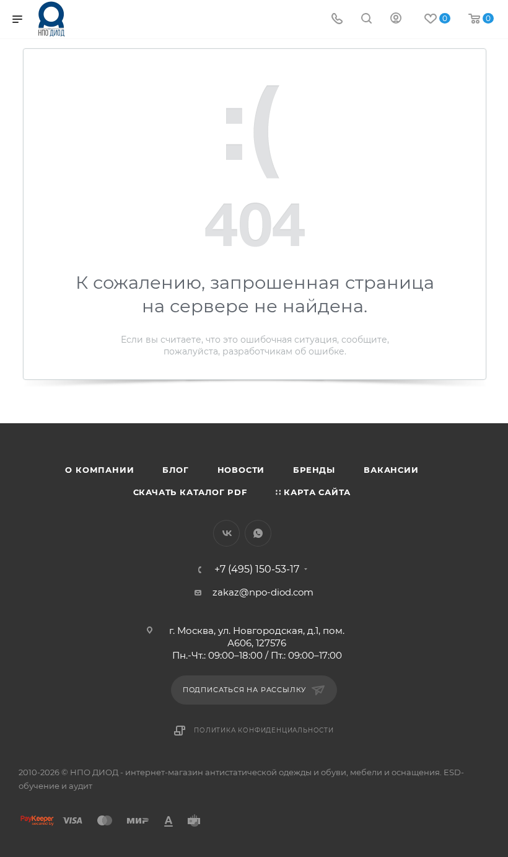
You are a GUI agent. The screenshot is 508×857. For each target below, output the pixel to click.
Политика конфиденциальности (264, 730)
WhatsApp (258, 533)
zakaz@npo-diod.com (262, 592)
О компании (99, 470)
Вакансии (391, 470)
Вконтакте (226, 533)
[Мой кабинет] (395, 19)
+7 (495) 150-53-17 (256, 569)
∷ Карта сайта (313, 492)
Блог (175, 470)
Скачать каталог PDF (190, 492)
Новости (241, 470)
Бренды (314, 470)
